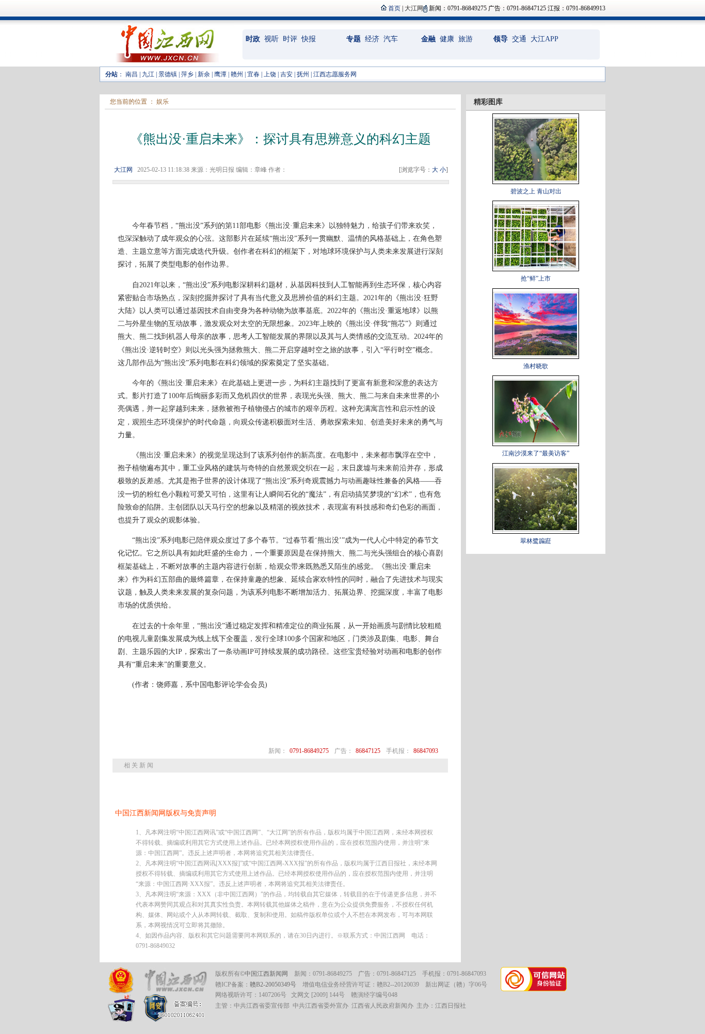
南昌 (131, 74)
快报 (308, 39)
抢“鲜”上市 (536, 278)
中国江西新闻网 (266, 973)
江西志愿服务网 (335, 74)
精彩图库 (488, 102)
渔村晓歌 (535, 366)
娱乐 (162, 101)
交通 (519, 39)
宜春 (253, 74)
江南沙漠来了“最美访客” (535, 453)
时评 (290, 39)
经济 (372, 39)
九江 (148, 74)
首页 (394, 8)
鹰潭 (220, 74)
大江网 (123, 169)
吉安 (286, 74)
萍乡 (187, 74)
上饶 (270, 74)
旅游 (465, 39)
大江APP (544, 39)
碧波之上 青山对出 (536, 191)
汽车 (390, 39)
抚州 (303, 74)
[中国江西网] (175, 980)
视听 (271, 39)
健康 (447, 39)
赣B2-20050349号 (273, 984)
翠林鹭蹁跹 (535, 541)
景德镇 (167, 74)
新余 (204, 74)
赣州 (237, 74)
